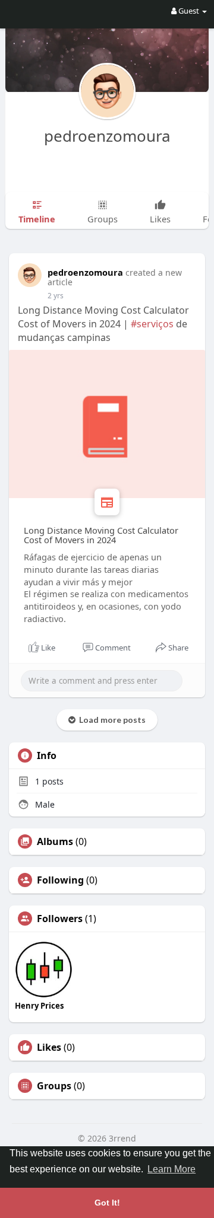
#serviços (152, 323)
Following (60, 880)
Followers (60, 918)
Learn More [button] (171, 1169)
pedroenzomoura (107, 135)
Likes (49, 1047)
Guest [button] (189, 10)
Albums (55, 841)
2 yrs (56, 296)
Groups (54, 1086)
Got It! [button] (107, 1202)
